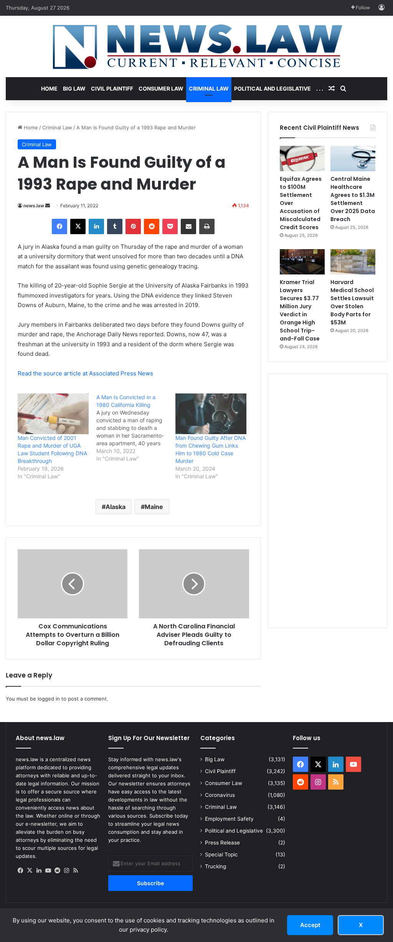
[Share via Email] (188, 226)
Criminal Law (209, 88)
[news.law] (196, 46)
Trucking (215, 866)
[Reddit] (151, 226)
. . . (319, 88)
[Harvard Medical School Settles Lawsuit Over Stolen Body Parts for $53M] (352, 261)
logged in (49, 699)
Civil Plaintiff (112, 88)
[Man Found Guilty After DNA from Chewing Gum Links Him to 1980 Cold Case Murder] (210, 413)
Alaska (115, 507)
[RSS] (75, 870)
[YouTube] (48, 870)
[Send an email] (47, 205)
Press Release (222, 843)
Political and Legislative (272, 88)
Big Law (74, 88)
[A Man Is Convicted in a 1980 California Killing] (135, 428)
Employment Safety (229, 819)
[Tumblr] (114, 226)
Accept (310, 925)
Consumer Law (161, 88)
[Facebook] (59, 226)
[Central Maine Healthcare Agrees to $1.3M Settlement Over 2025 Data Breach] (352, 158)
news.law (33, 205)
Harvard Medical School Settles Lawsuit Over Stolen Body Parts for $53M (352, 302)
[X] (78, 226)
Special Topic (221, 854)
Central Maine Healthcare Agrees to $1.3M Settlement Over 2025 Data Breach (352, 199)
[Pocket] (170, 226)
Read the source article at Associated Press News (85, 373)
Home (49, 88)
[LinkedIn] (96, 226)
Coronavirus (220, 795)
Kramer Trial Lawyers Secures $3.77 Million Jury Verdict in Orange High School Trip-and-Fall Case (300, 310)
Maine (154, 507)
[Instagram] (66, 870)
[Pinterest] (133, 226)
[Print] (207, 226)
